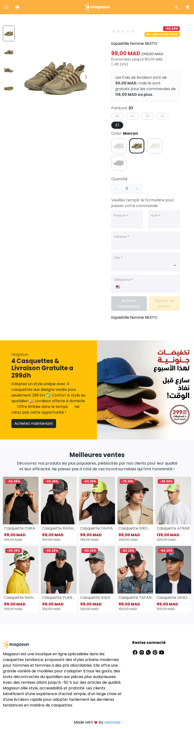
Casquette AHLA (95, 597)
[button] (86, 77)
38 (117, 116)
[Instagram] (142, 652)
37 (117, 125)
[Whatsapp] (149, 652)
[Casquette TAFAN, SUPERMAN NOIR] (135, 570)
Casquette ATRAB (173, 528)
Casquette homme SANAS (20, 597)
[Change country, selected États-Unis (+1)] (117, 287)
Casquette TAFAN (135, 597)
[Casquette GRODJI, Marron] (135, 500)
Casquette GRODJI (135, 528)
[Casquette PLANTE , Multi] (59, 570)
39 (148, 116)
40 (132, 116)
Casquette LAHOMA (173, 597)
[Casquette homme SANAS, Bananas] (21, 570)
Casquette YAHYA (96, 528)
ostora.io (112, 722)
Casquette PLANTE (58, 597)
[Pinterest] (155, 652)
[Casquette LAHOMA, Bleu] (173, 570)
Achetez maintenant (33, 423)
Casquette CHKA (19, 528)
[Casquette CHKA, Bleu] (21, 500)
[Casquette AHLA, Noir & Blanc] (97, 570)
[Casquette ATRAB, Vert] (173, 500)
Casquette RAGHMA (58, 528)
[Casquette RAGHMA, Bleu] (59, 500)
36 (162, 116)
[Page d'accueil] (97, 6)
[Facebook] (135, 652)
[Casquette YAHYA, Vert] (97, 500)
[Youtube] (161, 652)
